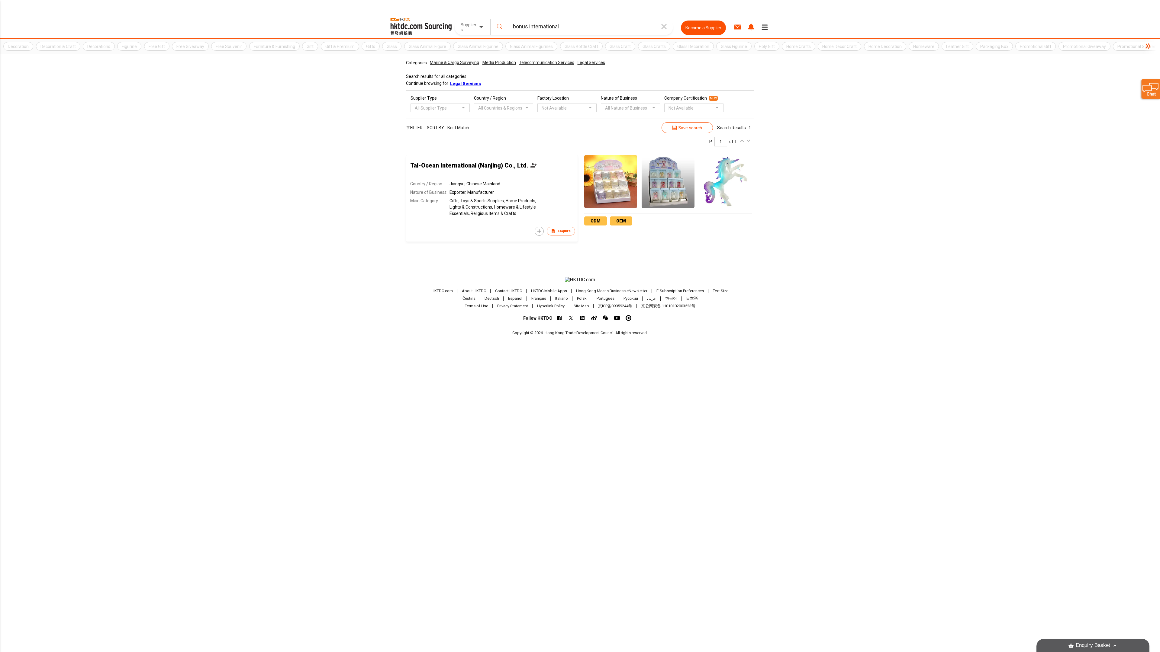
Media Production (499, 62)
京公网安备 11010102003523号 (668, 306)
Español (515, 298)
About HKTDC (474, 291)
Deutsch (492, 298)
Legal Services (591, 62)
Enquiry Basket (1093, 645)
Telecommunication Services (546, 62)
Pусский (631, 298)
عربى (651, 298)
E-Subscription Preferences (680, 291)
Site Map (581, 306)
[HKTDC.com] (580, 280)
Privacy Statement (512, 306)
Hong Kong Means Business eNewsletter (611, 291)
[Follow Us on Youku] (628, 318)
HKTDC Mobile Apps (549, 291)
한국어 (671, 298)
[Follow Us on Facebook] (559, 318)
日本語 (692, 298)
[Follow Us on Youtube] (617, 318)
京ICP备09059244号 (615, 306)
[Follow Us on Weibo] (594, 318)
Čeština (468, 298)
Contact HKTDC (508, 291)
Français (538, 298)
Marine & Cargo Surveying (454, 62)
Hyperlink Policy (551, 306)
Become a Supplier (703, 27)
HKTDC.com (442, 291)
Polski (582, 298)
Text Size (720, 291)
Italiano (561, 298)
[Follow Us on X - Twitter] (571, 318)
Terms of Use (476, 306)
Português (605, 298)
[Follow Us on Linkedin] (582, 318)
